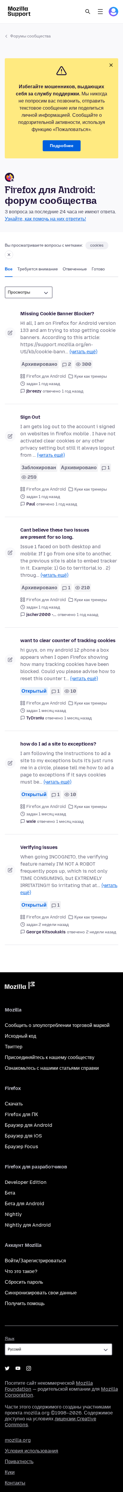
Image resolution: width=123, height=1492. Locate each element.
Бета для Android (24, 1203)
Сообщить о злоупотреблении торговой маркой (57, 1025)
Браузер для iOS (23, 1136)
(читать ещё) (83, 352)
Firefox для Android (46, 376)
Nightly (13, 1214)
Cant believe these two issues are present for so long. (54, 533)
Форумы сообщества (30, 36)
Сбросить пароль (24, 1282)
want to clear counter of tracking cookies (67, 640)
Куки (10, 1472)
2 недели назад (101, 932)
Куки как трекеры (90, 376)
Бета (10, 1193)
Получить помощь (24, 1303)
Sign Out (30, 417)
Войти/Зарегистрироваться (35, 1260)
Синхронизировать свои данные (41, 1293)
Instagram (28, 1368)
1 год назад (72, 391)
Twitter (7, 1368)
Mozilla (20, 986)
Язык (9, 1338)
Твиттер (13, 1047)
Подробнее (61, 145)
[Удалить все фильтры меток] (9, 254)
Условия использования (31, 1451)
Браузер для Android (28, 1125)
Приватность (19, 1461)
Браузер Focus (21, 1146)
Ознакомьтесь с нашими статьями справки (52, 1068)
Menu (100, 11)
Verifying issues (38, 847)
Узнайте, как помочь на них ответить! (45, 219)
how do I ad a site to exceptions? (58, 744)
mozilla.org (18, 1440)
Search (88, 11)
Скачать (14, 1104)
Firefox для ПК (21, 1114)
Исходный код (20, 1036)
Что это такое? (21, 1271)
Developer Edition (26, 1182)
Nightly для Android (28, 1225)
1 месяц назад (78, 718)
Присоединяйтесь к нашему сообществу (49, 1057)
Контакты (15, 1483)
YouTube (18, 1368)
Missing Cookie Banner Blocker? (57, 313)
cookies (97, 245)
